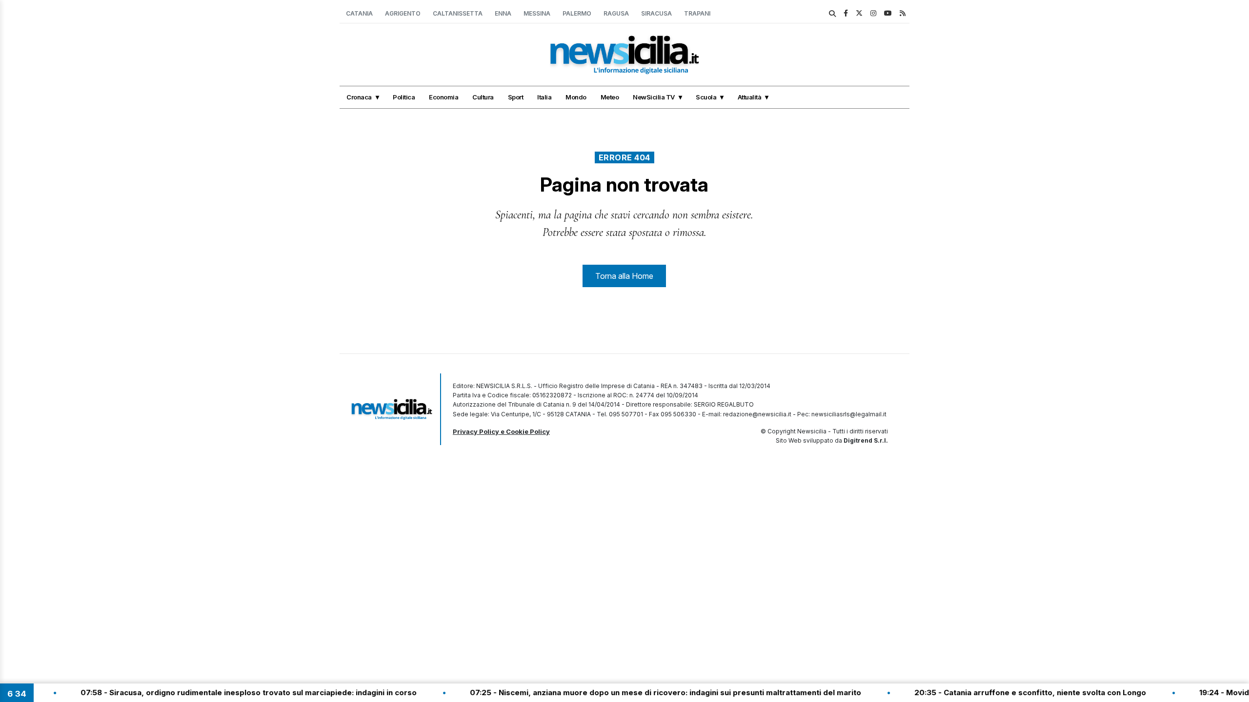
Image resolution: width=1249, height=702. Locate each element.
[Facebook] (846, 13)
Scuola (706, 97)
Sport (516, 97)
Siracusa (656, 13)
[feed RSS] (903, 13)
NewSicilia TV (654, 97)
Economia (443, 97)
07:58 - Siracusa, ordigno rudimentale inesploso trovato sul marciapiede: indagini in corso (226, 692)
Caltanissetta (458, 13)
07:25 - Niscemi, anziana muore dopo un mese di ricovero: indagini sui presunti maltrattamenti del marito (643, 692)
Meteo (610, 97)
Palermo (577, 13)
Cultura (483, 97)
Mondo (575, 97)
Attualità (750, 97)
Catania (359, 13)
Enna (503, 13)
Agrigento (403, 13)
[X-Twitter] (859, 13)
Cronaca (359, 97)
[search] (832, 13)
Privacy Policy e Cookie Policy (501, 431)
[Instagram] (873, 13)
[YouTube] (888, 13)
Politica (404, 97)
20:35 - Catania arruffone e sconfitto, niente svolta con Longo (1008, 692)
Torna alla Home (624, 276)
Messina (537, 13)
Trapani (697, 13)
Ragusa (616, 13)
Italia (544, 97)
